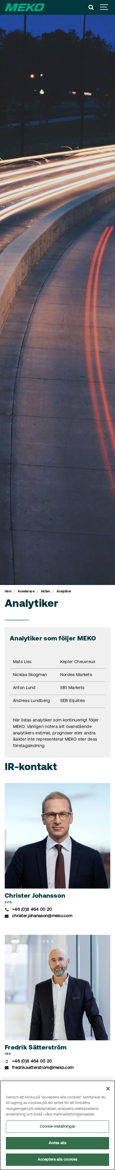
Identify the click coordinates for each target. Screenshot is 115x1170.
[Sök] (91, 7)
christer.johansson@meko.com (42, 916)
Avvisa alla (57, 1143)
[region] (57, 1125)
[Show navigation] (104, 7)
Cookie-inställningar (57, 1126)
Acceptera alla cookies (58, 1159)
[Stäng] (107, 1088)
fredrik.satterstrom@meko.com (42, 1068)
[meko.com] (25, 7)
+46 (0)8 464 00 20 (32, 909)
